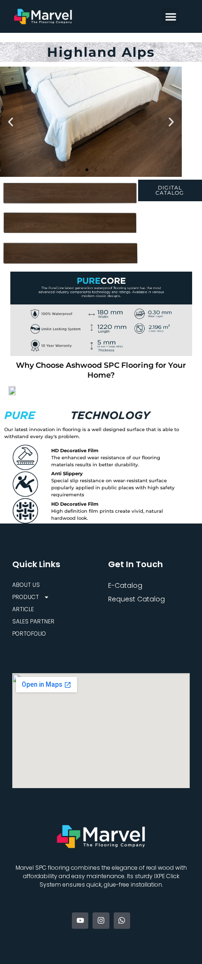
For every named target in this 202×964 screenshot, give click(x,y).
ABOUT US (26, 585)
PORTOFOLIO (29, 634)
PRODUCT (25, 597)
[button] (170, 16)
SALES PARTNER (33, 621)
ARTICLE (23, 609)
